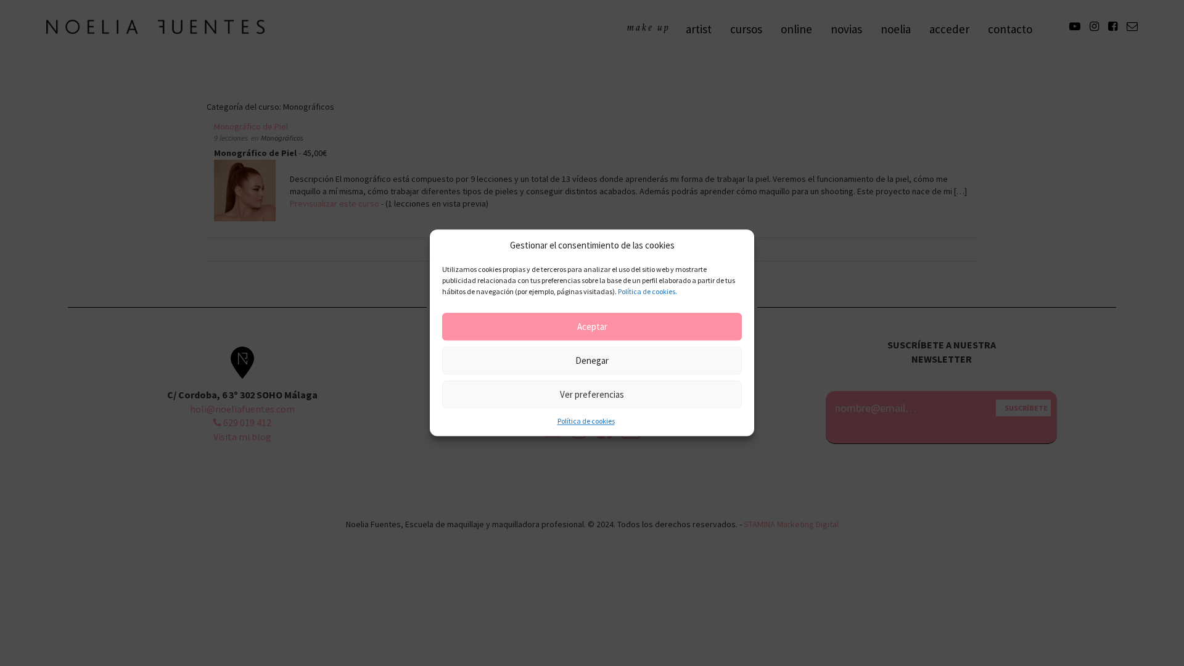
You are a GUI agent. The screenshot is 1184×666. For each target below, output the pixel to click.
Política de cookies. (647, 292)
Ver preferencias (592, 394)
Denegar (592, 360)
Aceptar (592, 326)
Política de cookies (586, 421)
